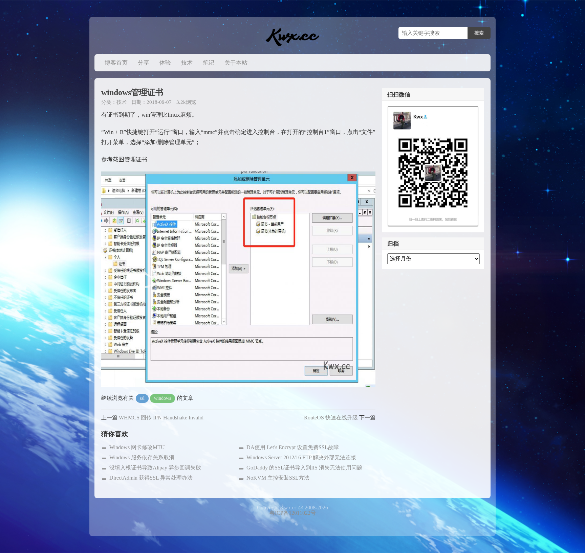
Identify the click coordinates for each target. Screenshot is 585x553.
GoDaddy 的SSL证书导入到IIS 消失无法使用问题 (304, 467)
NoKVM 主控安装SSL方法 (277, 478)
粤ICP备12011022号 (292, 513)
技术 (187, 63)
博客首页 (116, 63)
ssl (142, 398)
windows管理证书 (132, 92)
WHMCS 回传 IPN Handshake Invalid (161, 417)
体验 (165, 63)
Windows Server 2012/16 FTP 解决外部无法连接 (301, 457)
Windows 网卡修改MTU (137, 447)
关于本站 (235, 63)
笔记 (208, 63)
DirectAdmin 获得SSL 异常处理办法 (151, 478)
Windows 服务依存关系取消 (141, 457)
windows (162, 398)
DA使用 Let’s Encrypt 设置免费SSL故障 (292, 447)
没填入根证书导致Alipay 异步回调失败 (155, 467)
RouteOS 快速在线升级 (331, 417)
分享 (143, 63)
